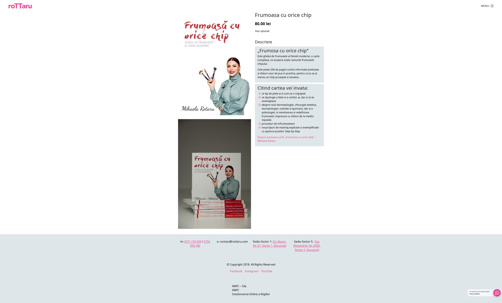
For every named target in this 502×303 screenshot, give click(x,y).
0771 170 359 (192, 241)
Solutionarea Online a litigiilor (251, 294)
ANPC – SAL (239, 286)
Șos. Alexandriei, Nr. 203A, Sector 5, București (307, 246)
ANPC (235, 290)
